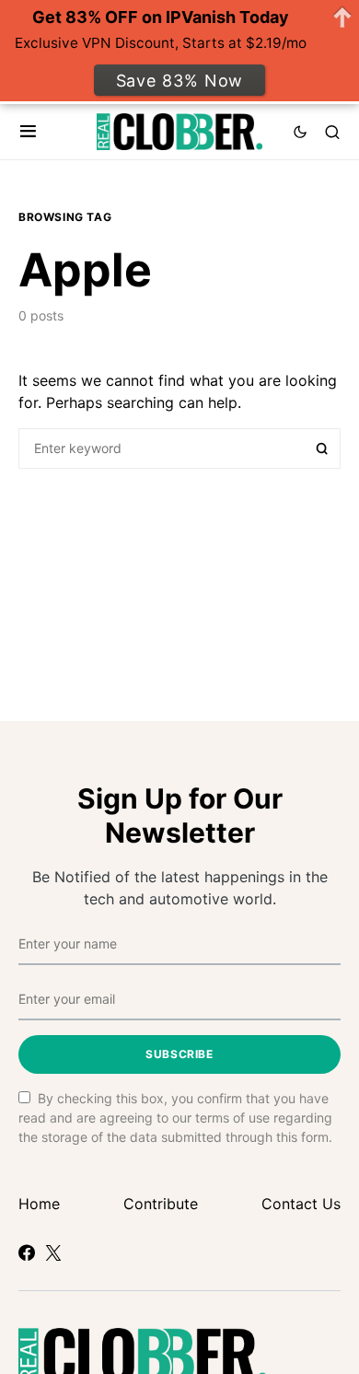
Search (322, 448)
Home (39, 1203)
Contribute (160, 1203)
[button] (28, 132)
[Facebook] (26, 1252)
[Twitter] (53, 1252)
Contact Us (301, 1203)
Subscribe (179, 1054)
